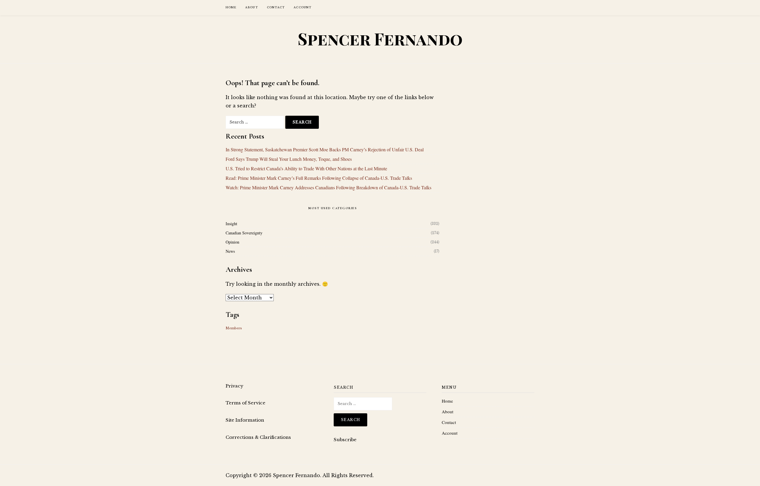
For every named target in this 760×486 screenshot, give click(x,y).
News (230, 251)
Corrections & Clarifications (258, 437)
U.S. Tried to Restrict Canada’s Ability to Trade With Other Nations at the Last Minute (306, 168)
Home (231, 7)
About (251, 7)
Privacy (234, 386)
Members (234, 328)
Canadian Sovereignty (244, 233)
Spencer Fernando (380, 38)
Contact (276, 7)
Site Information (245, 420)
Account (302, 7)
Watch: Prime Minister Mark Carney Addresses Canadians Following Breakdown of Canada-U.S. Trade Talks (328, 187)
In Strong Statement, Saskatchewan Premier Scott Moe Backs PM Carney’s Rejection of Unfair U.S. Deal (325, 149)
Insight (231, 223)
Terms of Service (245, 403)
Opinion (232, 242)
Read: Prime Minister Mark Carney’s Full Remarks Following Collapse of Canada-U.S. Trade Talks (319, 178)
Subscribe (345, 439)
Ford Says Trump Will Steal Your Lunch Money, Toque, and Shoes (289, 159)
